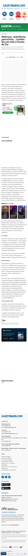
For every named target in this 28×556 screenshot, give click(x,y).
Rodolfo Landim (14, 323)
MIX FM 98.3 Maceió (6, 458)
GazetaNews (4, 468)
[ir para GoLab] (18, 547)
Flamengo (4, 323)
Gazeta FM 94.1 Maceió (7, 461)
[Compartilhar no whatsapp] (11, 553)
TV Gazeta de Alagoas (6, 460)
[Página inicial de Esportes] (10, 26)
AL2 (24, 8)
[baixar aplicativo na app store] (12, 338)
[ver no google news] (24, 553)
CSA (8, 29)
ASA (15, 29)
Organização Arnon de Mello (8, 470)
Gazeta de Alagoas (6, 456)
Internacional (20, 29)
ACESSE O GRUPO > (7, 112)
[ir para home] (14, 6)
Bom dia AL (17, 8)
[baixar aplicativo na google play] (5, 338)
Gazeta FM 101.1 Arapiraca (8, 463)
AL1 (21, 8)
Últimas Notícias (10, 8)
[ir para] (6, 484)
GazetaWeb (4, 465)
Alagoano (3, 29)
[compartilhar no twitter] (8, 553)
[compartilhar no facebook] (15, 553)
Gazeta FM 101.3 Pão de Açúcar (9, 466)
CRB (11, 29)
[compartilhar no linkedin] (18, 553)
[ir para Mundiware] (6, 547)
